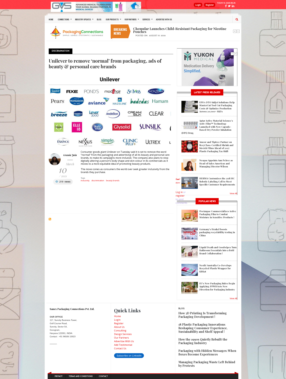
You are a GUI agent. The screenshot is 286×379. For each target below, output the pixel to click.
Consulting (120, 330)
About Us (119, 327)
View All (233, 193)
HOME (51, 19)
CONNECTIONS (63, 19)
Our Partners (121, 337)
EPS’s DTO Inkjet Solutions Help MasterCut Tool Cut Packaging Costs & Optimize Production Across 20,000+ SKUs (217, 107)
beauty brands (112, 180)
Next (139, 6)
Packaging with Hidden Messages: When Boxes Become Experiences (207, 352)
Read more (178, 182)
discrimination (97, 180)
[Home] (77, 32)
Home (117, 316)
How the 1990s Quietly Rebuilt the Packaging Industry (202, 341)
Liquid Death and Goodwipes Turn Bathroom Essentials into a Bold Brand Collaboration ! (218, 250)
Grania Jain (70, 155)
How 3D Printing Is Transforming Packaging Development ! (202, 315)
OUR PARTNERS (130, 19)
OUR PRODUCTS (112, 19)
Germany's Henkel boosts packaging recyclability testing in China (217, 232)
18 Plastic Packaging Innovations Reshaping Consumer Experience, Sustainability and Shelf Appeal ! (202, 328)
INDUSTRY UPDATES (83, 19)
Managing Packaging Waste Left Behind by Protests (206, 364)
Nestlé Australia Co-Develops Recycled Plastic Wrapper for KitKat (215, 268)
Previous (136, 6)
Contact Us (120, 348)
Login (198, 4)
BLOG (99, 19)
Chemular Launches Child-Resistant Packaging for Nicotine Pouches (179, 30)
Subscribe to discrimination (50, 219)
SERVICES (146, 19)
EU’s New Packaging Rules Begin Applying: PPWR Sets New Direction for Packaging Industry (217, 286)
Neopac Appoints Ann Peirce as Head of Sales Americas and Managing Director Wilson (216, 163)
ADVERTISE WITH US (164, 19)
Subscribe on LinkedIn (129, 355)
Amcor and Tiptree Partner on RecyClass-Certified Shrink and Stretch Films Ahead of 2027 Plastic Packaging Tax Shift (216, 147)
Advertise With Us (124, 341)
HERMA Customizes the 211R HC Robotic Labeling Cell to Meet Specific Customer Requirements (217, 181)
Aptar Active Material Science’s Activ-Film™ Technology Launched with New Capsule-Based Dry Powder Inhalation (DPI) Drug (207, 126)
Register (210, 4)
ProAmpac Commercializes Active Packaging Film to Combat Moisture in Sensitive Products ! (217, 214)
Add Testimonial (123, 344)
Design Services (123, 334)
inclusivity (85, 180)
